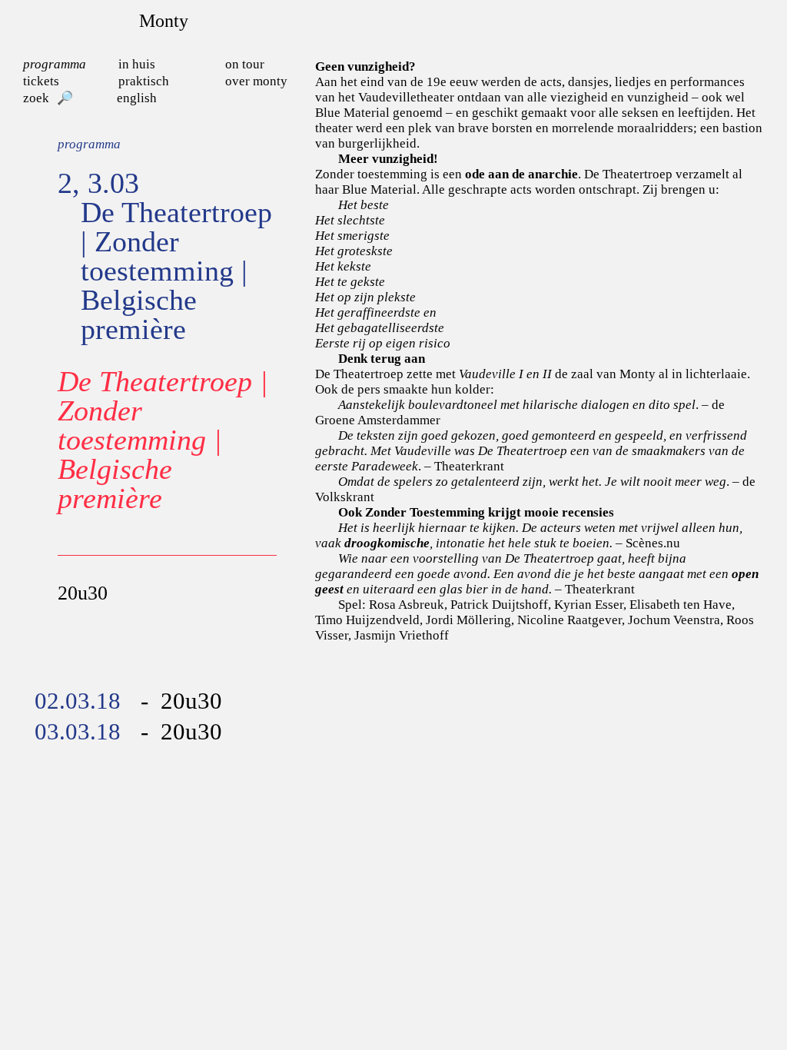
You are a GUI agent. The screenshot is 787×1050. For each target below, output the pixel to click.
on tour (244, 64)
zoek (36, 98)
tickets (41, 81)
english (137, 98)
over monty (256, 81)
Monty (163, 21)
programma (54, 64)
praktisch (143, 81)
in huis (136, 64)
